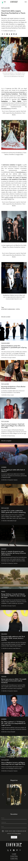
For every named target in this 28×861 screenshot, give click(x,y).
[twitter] (11, 34)
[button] (25, 281)
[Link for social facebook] (10, 850)
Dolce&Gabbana (6, 108)
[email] (2, 34)
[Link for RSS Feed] (20, 850)
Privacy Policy (18, 833)
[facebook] (5, 34)
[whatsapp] (14, 34)
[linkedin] (9, 34)
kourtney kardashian (8, 309)
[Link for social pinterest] (17, 850)
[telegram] (16, 34)
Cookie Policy (14, 858)
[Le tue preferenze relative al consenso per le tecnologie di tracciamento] (2, 2)
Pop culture (5, 8)
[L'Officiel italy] (14, 2)
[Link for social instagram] (14, 850)
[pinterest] (7, 34)
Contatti (14, 854)
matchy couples (9, 197)
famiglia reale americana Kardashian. (14, 92)
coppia (18, 309)
